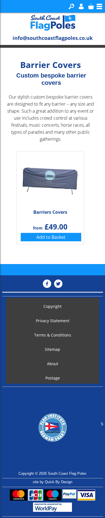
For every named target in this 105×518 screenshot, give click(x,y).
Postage (52, 378)
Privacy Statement (52, 320)
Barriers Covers (50, 212)
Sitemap (52, 349)
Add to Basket (51, 237)
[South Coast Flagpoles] (52, 22)
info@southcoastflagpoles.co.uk (53, 38)
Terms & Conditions (52, 335)
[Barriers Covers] (50, 179)
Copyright (52, 306)
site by (52, 482)
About (52, 363)
